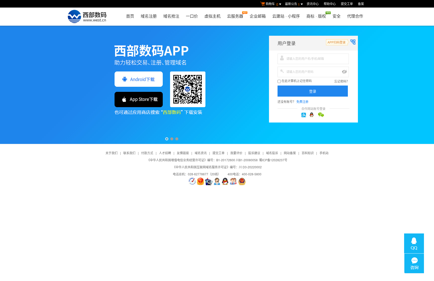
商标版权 (316, 16)
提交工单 (347, 4)
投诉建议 (254, 153)
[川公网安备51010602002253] (242, 181)
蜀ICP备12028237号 (273, 160)
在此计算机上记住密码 (296, 81)
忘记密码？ (341, 81)
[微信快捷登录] (321, 114)
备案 (361, 4)
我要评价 (236, 153)
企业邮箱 (258, 16)
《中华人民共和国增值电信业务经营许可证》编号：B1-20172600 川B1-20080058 (202, 160)
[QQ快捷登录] (313, 114)
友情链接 (183, 153)
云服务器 (235, 16)
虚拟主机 (212, 16)
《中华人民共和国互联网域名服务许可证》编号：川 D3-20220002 (217, 167)
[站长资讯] (208, 181)
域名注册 (149, 16)
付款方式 (147, 153)
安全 (337, 16)
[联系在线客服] (217, 181)
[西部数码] (87, 17)
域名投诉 (272, 153)
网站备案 (290, 153)
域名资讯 (201, 153)
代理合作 (355, 16)
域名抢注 (171, 16)
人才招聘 (165, 153)
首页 (130, 16)
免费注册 (302, 101)
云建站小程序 (286, 16)
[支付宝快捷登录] (305, 114)
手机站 (324, 153)
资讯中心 (313, 4)
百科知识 (308, 153)
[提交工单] (233, 181)
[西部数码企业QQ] (225, 181)
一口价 (192, 16)
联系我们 (129, 153)
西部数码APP (217, 85)
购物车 (272, 4)
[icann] (192, 181)
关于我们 (111, 153)
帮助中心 (330, 4)
